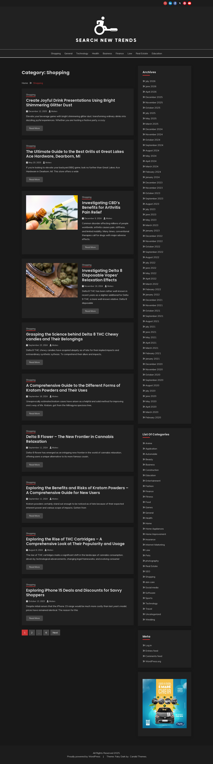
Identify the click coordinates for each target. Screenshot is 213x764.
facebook (175, 3)
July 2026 (150, 81)
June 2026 (150, 86)
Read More (34, 128)
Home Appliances (154, 528)
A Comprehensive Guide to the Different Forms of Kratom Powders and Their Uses (73, 388)
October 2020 (152, 374)
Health (95, 53)
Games (149, 507)
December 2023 (154, 182)
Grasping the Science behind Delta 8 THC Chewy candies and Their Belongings (72, 337)
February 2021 (153, 353)
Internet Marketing (155, 544)
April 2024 (150, 161)
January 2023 (152, 230)
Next (55, 632)
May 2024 (150, 155)
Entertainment (153, 480)
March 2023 (151, 225)
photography (152, 560)
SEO (147, 571)
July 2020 (150, 390)
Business (107, 53)
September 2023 (154, 198)
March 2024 (151, 166)
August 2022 (152, 257)
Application (151, 448)
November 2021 (154, 305)
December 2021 (154, 299)
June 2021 (150, 331)
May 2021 (150, 337)
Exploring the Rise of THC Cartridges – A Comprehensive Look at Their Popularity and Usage (75, 542)
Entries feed (151, 650)
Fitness (149, 496)
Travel (148, 608)
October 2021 (152, 310)
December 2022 (154, 235)
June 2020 (150, 396)
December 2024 (154, 129)
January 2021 (152, 358)
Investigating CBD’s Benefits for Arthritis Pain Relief (101, 207)
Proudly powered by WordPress (84, 756)
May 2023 (150, 219)
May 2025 (150, 118)
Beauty (149, 459)
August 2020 (152, 385)
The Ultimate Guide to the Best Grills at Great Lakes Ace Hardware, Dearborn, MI (75, 154)
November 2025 (154, 102)
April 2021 (150, 342)
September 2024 (154, 145)
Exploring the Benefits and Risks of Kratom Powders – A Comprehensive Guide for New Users (77, 490)
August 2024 (152, 150)
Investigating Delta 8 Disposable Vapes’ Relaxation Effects (102, 275)
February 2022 (153, 289)
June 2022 (150, 267)
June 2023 (150, 214)
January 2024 (152, 177)
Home (148, 523)
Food (148, 502)
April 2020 (150, 406)
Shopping (56, 53)
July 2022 (150, 262)
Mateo (54, 111)
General (68, 53)
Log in (148, 645)
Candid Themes (138, 756)
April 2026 (150, 91)
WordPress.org (153, 661)
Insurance (150, 539)
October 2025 (152, 107)
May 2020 (150, 401)
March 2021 (151, 347)
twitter (180, 3)
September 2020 (154, 380)
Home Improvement (155, 534)
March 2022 (151, 283)
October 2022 (152, 246)
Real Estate (142, 53)
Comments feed (153, 656)
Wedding (150, 619)
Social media (151, 587)
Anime (148, 443)
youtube (189, 3)
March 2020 (151, 412)
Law (130, 53)
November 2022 (154, 241)
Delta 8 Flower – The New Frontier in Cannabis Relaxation (70, 439)
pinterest (184, 3)
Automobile (151, 454)
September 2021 (154, 316)
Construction (152, 469)
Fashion (149, 486)
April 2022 (150, 278)
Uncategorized (153, 614)
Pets (147, 555)
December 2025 (154, 97)
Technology (82, 53)
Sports (148, 598)
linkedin (170, 3)
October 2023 (152, 193)
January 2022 (152, 294)
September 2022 (154, 251)
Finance (120, 53)
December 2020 (154, 364)
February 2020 (153, 417)
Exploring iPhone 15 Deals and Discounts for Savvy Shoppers (74, 593)
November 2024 (154, 134)
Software (150, 592)
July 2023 (150, 209)
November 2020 (154, 369)
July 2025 (150, 113)
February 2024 (153, 171)
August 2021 (152, 321)
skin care (150, 582)
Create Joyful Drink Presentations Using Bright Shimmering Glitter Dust (70, 103)
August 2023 (152, 203)
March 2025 (151, 123)
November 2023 (154, 187)
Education (157, 53)
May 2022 (150, 273)
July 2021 (150, 326)
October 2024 (152, 139)
